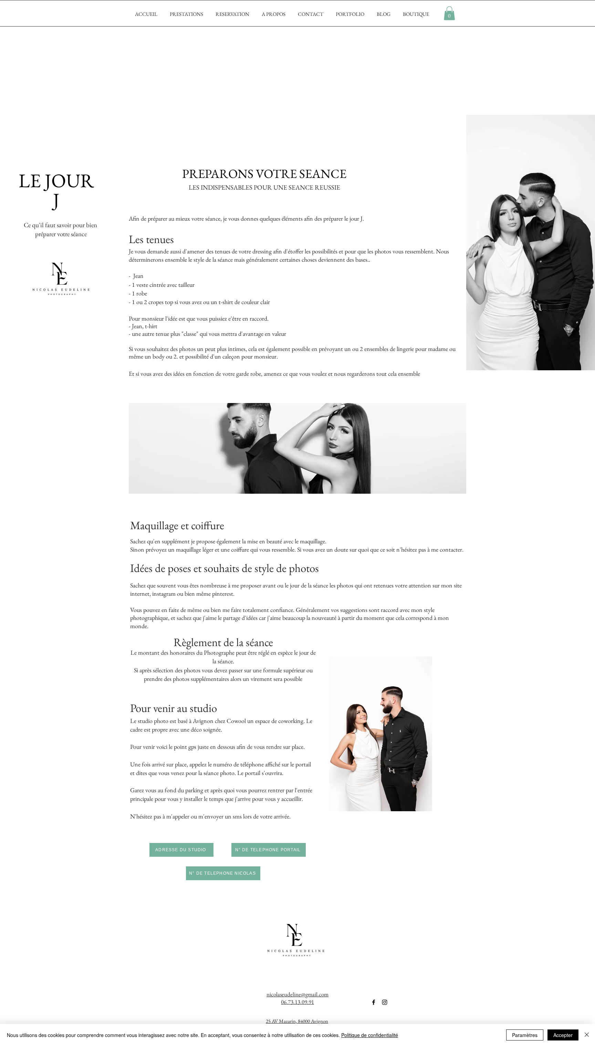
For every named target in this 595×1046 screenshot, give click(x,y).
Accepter (563, 1035)
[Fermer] (587, 1034)
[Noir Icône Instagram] (384, 1002)
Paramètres (524, 1035)
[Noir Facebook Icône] (373, 1002)
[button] (449, 13)
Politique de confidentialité (369, 1035)
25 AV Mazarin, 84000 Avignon (297, 1021)
